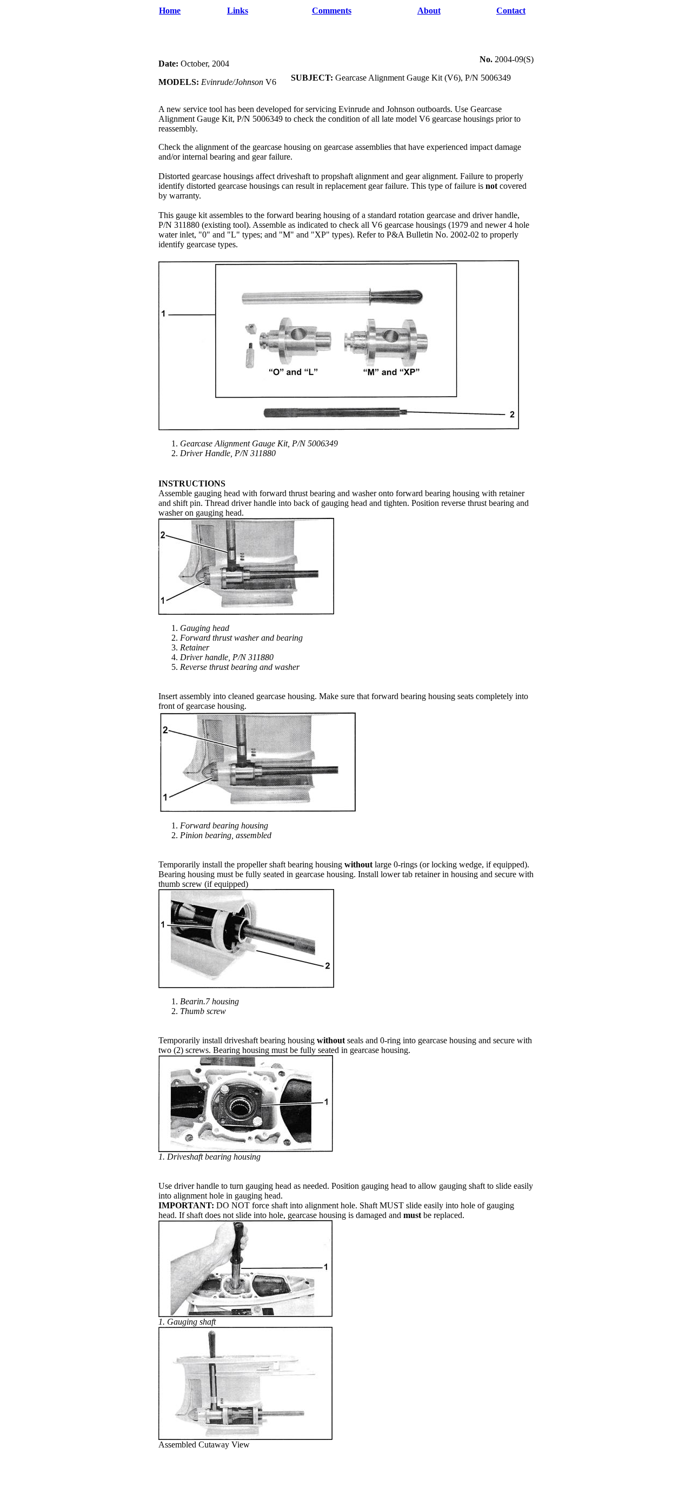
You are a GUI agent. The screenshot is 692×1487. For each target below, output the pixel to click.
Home (170, 10)
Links (237, 10)
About (429, 10)
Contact (510, 10)
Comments (331, 10)
